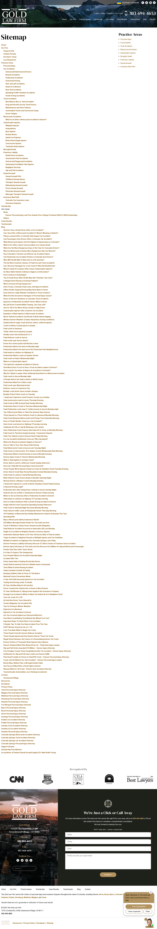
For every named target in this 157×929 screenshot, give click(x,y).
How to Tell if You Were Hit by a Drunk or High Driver (24, 308)
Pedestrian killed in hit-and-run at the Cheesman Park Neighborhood (30, 349)
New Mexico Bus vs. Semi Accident (20, 102)
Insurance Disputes (13, 203)
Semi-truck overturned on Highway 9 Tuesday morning (25, 424)
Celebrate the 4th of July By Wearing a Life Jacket (23, 427)
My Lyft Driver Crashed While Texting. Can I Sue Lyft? (24, 305)
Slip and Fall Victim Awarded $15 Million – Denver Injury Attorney (29, 648)
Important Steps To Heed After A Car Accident (21, 621)
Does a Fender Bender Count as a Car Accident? (22, 421)
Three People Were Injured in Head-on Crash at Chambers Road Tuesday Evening (35, 469)
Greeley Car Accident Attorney (13, 729)
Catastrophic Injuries (11, 123)
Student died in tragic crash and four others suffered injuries (27, 323)
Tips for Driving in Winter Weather (17, 606)
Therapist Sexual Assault (16, 182)
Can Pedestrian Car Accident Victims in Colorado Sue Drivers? (28, 257)
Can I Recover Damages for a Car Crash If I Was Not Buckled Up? (29, 266)
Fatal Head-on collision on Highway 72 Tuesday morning (25, 499)
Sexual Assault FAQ (13, 176)
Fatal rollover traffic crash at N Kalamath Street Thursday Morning (29, 511)
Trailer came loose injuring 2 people (17, 332)
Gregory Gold (8, 51)
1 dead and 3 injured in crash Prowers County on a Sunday (26, 397)
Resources (5, 681)
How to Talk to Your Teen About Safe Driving (21, 445)
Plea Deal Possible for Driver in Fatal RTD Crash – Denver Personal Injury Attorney (36, 657)
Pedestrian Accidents (14, 78)
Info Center (110, 19)
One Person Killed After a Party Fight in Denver (22, 666)
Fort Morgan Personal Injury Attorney (16, 705)
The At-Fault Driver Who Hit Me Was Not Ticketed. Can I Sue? (28, 278)
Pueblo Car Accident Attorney (13, 720)
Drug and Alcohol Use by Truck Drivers (21, 105)
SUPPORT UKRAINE (130, 3)
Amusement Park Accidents (17, 158)
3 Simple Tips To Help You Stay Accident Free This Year (25, 624)
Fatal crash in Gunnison (12, 329)
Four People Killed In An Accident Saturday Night (22, 555)
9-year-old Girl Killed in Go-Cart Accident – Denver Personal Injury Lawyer (32, 660)
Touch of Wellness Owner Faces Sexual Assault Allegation (26, 526)
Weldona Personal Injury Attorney (14, 696)
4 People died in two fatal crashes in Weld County (23, 379)
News (5, 212)
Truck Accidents (9, 99)
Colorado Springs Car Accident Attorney (17, 741)
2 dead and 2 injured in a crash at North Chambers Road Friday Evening (31, 484)
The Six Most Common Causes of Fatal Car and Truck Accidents (29, 263)
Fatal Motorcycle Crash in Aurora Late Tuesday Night (24, 448)
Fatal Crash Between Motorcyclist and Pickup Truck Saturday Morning (31, 418)
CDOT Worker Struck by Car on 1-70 (17, 627)
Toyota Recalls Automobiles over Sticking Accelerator (25, 672)
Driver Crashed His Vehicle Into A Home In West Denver (25, 588)
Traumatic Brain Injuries (15, 146)
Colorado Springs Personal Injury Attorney (18, 744)
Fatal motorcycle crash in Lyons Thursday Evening (23, 400)
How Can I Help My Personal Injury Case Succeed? (23, 466)
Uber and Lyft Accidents (15, 84)
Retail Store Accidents (15, 155)
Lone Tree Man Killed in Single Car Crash (19, 630)
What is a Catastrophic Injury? (15, 361)
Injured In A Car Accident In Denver (17, 612)
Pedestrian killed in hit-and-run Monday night (21, 346)
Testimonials (135, 19)
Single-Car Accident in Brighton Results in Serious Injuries (26, 532)
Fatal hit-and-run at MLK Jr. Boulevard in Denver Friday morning (28, 493)
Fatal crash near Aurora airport (15, 341)
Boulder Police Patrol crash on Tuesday (19, 394)
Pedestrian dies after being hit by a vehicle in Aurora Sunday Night (29, 490)
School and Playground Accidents (19, 161)
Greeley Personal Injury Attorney (14, 732)
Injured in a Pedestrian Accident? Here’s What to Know (25, 302)
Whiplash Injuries (12, 126)
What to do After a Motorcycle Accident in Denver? (26, 120)
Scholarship (98, 19)
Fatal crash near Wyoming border (16, 385)
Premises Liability (10, 152)
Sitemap (50, 923)
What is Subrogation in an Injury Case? (18, 460)
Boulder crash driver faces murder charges (20, 391)
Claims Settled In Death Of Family (16, 570)
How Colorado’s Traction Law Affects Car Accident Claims (26, 254)
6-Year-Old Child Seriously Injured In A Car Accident (23, 579)
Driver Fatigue (11, 114)
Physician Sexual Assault (15, 191)
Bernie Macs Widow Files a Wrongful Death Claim (23, 663)
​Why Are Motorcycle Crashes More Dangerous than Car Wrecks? (29, 251)
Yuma (44, 897)
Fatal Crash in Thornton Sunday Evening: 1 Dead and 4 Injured (27, 433)
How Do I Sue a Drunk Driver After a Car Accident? (23, 230)
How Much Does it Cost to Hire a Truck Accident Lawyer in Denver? (30, 367)
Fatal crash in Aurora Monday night (17, 376)
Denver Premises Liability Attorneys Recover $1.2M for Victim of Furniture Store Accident (39, 544)
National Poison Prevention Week (16, 576)
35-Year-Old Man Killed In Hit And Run (18, 585)
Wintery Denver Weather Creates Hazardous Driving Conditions (28, 320)
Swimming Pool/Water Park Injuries (20, 164)
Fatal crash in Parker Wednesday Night (18, 358)
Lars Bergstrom (9, 60)
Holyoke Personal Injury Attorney (14, 702)
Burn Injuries (10, 132)
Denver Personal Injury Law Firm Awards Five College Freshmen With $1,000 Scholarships (41, 215)
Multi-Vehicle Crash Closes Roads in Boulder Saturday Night (27, 478)
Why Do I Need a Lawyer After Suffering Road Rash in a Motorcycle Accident (33, 373)
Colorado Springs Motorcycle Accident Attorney (20, 735)
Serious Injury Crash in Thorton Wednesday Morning (24, 457)
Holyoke (4, 897)
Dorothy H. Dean (9, 57)
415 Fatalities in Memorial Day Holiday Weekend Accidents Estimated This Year (35, 514)
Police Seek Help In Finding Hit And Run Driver (21, 561)
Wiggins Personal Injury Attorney (14, 693)
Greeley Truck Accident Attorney (14, 726)
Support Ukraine (7, 747)
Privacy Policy (6, 687)
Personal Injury (9, 66)
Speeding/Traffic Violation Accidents (20, 93)
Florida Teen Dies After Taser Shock (17, 550)
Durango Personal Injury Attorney (14, 717)
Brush (106, 894)
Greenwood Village (11, 678)
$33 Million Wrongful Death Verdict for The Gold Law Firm (26, 523)
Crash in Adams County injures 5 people (19, 326)
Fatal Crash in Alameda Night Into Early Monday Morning (25, 508)
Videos (6, 218)
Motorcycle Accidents (12, 117)
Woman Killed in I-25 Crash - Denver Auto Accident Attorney (27, 669)
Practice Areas (84, 19)
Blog (145, 19)
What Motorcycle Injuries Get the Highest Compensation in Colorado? (31, 242)
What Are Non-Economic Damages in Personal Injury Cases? (27, 296)
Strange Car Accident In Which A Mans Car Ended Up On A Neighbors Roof (32, 594)
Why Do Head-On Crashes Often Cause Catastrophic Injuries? (28, 269)
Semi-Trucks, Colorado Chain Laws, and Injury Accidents (25, 287)
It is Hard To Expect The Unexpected (17, 553)
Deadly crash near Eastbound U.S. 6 (17, 335)
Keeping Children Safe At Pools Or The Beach (21, 573)
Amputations (11, 129)
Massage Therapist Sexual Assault (19, 194)
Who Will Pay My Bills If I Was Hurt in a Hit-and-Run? (23, 260)
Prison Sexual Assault (14, 188)
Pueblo (11, 897)
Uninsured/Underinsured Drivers (18, 72)
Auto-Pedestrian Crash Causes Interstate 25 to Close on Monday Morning (33, 430)
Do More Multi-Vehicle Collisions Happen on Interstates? (26, 272)
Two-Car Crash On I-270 (12, 597)
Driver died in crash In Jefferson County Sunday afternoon (26, 463)
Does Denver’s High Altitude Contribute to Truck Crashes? (26, 293)
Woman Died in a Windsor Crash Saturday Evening (23, 481)
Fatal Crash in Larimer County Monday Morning (22, 475)
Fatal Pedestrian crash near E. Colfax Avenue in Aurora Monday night (30, 409)
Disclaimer (5, 684)
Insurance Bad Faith (11, 197)
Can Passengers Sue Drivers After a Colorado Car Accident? (27, 239)
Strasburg (19, 897)
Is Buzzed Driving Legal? (13, 487)
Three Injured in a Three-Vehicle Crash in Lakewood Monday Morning (31, 415)
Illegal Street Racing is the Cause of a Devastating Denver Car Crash (31, 639)
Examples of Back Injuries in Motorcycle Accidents (23, 314)
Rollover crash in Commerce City (16, 388)
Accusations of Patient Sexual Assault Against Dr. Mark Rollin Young (28, 753)
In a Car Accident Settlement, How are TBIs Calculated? (25, 439)
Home (64, 19)
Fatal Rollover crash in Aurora (15, 338)
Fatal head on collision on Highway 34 (18, 352)
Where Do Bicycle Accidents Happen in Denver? (22, 442)
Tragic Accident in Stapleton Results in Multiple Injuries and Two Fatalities (33, 538)
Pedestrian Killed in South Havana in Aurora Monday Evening (27, 454)
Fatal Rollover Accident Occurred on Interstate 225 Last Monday (29, 529)
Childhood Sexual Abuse (15, 179)
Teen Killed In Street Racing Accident (18, 567)
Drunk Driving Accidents (15, 96)
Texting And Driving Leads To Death (17, 582)
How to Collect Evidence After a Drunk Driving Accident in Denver (29, 502)
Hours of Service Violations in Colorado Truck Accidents (25, 299)
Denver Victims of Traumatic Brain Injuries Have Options (25, 642)
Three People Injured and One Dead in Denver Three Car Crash (28, 636)
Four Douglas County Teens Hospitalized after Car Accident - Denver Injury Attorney (37, 651)
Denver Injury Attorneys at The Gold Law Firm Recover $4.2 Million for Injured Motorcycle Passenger (43, 547)
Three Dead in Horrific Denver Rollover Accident (22, 633)
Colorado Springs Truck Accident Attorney (18, 738)
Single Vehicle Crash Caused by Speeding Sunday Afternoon (27, 505)
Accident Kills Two (10, 558)
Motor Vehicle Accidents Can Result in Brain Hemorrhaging (27, 317)
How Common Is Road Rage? (14, 275)
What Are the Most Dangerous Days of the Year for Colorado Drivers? (31, 248)
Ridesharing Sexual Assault (16, 185)
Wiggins (34, 897)
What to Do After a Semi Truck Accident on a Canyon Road (26, 245)
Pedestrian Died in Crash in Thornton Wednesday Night (25, 406)
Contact (152, 19)
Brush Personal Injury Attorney (13, 711)
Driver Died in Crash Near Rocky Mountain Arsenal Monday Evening (30, 472)
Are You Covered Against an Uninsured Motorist (22, 615)
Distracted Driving (13, 81)
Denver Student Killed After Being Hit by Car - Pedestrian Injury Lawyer (31, 645)
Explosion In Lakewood (12, 609)
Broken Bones (11, 135)
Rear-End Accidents (13, 90)
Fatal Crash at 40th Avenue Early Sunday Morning (23, 403)
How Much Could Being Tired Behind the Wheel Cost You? (26, 618)
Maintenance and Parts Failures (18, 108)
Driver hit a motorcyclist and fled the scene (20, 344)
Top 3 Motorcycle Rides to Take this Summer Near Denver (26, 412)
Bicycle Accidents (13, 75)
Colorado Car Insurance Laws (17, 200)
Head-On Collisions (13, 87)
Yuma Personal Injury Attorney (13, 690)
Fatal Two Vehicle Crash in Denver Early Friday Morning (25, 436)
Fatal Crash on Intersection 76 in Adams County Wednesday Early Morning (33, 451)
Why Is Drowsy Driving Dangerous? (17, 284)
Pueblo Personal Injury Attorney (14, 723)
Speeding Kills (9, 517)
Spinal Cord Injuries (13, 137)
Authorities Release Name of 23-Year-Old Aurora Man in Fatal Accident (31, 535)
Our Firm (73, 19)
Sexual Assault (9, 173)
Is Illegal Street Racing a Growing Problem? (20, 281)
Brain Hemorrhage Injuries (16, 140)
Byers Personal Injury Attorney (13, 708)
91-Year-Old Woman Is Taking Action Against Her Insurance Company (31, 591)
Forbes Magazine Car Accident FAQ (17, 603)
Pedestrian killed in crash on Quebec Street (20, 355)
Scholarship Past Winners (11, 750)
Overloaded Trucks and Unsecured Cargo (22, 111)
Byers (112, 894)
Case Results (122, 19)
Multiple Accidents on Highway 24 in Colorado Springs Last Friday (29, 541)
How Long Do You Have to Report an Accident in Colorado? (27, 370)
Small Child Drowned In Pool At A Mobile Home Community (26, 564)
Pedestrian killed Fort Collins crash (17, 382)
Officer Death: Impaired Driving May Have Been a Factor (25, 290)
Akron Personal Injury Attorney (13, 714)
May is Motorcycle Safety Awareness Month (21, 520)
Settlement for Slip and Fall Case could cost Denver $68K (26, 654)
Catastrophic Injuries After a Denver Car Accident (23, 311)
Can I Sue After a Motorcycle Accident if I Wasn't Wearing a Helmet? (30, 233)
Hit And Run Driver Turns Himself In (17, 600)
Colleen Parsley (9, 54)
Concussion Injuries (13, 143)
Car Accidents (9, 69)
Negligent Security (13, 167)
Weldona (27, 897)
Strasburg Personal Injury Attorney (15, 699)
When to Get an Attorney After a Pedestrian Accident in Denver (28, 496)
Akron (101, 894)
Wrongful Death (9, 149)
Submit (108, 875)
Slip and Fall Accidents (14, 170)
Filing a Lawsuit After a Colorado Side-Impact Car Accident (26, 236)
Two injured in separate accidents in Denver (21, 364)
